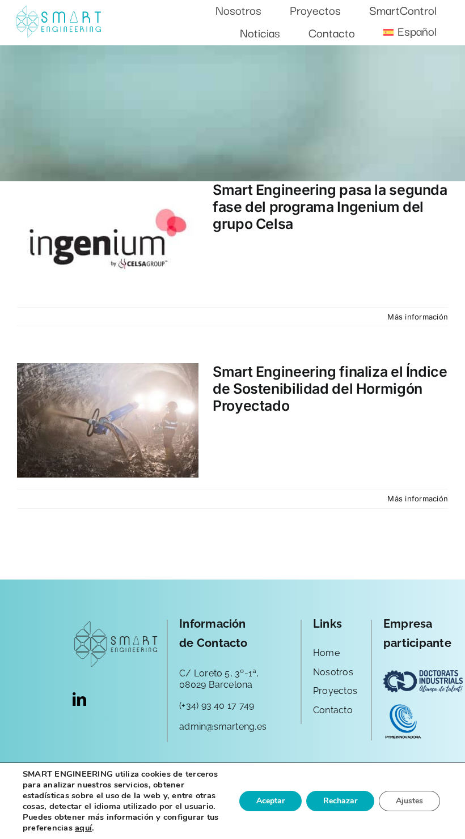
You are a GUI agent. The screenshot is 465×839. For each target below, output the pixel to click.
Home (326, 653)
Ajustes (409, 800)
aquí (83, 828)
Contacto (333, 710)
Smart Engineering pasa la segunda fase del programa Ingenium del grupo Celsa (330, 206)
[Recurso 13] (58, 10)
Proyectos (335, 690)
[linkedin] (79, 699)
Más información (417, 316)
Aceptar (270, 800)
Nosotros (333, 672)
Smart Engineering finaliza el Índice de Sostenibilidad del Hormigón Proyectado (330, 388)
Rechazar (340, 800)
